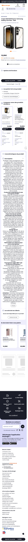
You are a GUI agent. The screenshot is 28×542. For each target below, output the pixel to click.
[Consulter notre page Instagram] (22, 430)
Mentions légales (6, 496)
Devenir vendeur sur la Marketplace (11, 526)
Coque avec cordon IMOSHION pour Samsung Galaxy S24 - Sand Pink (9, 340)
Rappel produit (6, 512)
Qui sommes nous (6, 473)
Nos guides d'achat (7, 458)
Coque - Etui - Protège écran (12, 13)
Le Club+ (12, 58)
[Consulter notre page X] (19, 430)
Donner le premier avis (12, 22)
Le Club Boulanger (6, 483)
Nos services (5, 478)
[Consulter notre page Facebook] (17, 430)
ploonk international (20, 60)
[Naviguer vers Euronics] (13, 528)
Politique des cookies (7, 501)
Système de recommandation (10, 503)
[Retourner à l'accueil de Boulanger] (6, 5)
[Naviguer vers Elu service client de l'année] (13, 532)
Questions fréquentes (7, 453)
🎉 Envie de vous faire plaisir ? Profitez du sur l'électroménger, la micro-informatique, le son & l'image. (13, 2)
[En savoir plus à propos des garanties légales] (19, 84)
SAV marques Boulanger (8, 481)
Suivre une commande (8, 455)
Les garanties (5, 495)
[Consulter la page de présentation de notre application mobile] (5, 443)
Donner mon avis (13, 317)
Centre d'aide (5, 460)
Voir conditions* (13, 415)
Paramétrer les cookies (8, 500)
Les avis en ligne (6, 505)
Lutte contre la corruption (8, 506)
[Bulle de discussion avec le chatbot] (23, 534)
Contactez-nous (6, 451)
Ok (22, 426)
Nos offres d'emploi (7, 519)
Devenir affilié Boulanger (8, 523)
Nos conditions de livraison (9, 456)
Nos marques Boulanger (8, 480)
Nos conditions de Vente (8, 493)
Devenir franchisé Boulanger (9, 521)
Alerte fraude (5, 514)
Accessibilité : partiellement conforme (11, 508)
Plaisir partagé (5, 475)
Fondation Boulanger (7, 484)
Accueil (2, 13)
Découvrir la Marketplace (8, 524)
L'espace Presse (6, 476)
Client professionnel (7, 486)
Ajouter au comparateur (14, 64)
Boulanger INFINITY (6, 488)
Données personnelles (7, 498)
